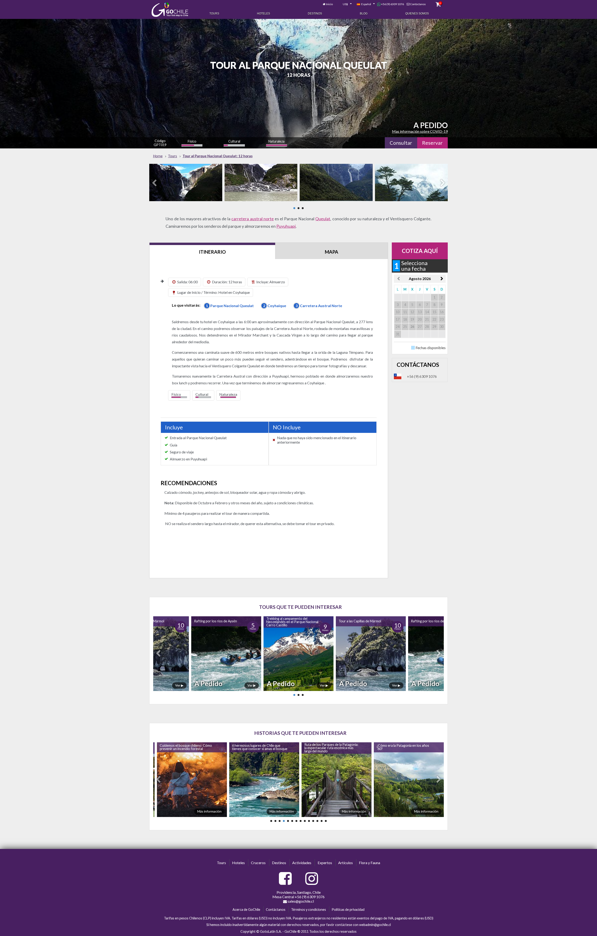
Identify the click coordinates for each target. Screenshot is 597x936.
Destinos (315, 13)
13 (322, 821)
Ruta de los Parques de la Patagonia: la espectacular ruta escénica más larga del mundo (258, 748)
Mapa (331, 252)
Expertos (325, 862)
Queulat (322, 218)
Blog (364, 13)
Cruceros (258, 862)
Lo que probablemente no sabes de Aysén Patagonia (402, 747)
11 (313, 821)
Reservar (432, 143)
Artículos (345, 862)
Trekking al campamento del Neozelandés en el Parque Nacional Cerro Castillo (195, 622)
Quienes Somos (417, 13)
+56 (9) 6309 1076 (392, 4)
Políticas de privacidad (348, 909)
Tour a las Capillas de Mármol (262, 621)
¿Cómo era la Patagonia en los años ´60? (329, 747)
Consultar (401, 143)
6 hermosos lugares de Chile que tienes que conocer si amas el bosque (186, 747)
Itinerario (212, 252)
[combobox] (345, 4)
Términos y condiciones (308, 909)
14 (326, 821)
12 (317, 821)
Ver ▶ (154, 685)
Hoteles (263, 13)
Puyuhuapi (286, 226)
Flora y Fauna (369, 862)
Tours (214, 13)
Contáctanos (418, 4)
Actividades (301, 862)
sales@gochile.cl (300, 901)
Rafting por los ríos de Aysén (334, 621)
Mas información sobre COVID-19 (420, 131)
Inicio (329, 4)
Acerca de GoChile (246, 909)
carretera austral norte (252, 218)
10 (309, 821)
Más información (208, 811)
